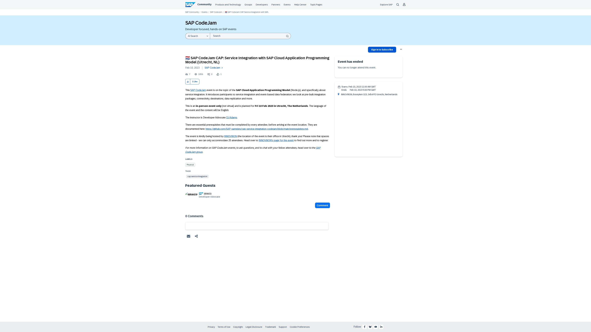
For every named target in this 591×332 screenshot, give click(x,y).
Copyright (238, 327)
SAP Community (192, 12)
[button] (187, 81)
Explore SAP (386, 4)
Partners (275, 4)
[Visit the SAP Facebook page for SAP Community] (364, 327)
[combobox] (250, 36)
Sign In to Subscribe (382, 49)
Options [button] (401, 50)
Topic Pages (316, 4)
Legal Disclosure (254, 327)
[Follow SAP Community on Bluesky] (370, 327)
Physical (190, 165)
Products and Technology (228, 4)
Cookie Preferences (300, 327)
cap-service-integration (197, 176)
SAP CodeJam (216, 12)
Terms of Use (224, 327)
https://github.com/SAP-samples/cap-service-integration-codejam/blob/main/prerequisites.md (257, 129)
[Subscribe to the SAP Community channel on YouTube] (375, 327)
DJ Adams (231, 117)
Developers (262, 4)
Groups (248, 4)
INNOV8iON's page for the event (276, 140)
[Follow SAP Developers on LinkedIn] (381, 327)
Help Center (300, 4)
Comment (322, 205)
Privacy (211, 327)
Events (287, 4)
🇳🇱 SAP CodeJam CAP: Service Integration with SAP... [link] (247, 12)
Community (204, 4)
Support (283, 327)
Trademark (270, 327)
